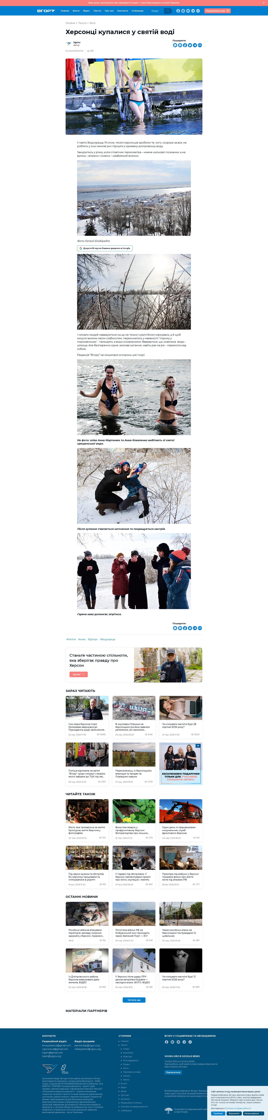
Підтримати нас (215, 10)
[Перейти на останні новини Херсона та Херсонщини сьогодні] (46, 10)
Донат (77, 674)
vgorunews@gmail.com (55, 1049)
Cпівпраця (137, 11)
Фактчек (127, 1056)
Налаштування (252, 1113)
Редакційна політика (131, 1103)
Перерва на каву (132, 1072)
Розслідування (130, 1060)
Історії (126, 1049)
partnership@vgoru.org (87, 1045)
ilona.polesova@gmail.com (56, 1045)
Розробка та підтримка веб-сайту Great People (191, 1110)
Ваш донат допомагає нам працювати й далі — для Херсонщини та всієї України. (134, 3)
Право (126, 1064)
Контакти (122, 11)
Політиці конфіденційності (238, 1108)
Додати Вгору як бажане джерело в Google (106, 248)
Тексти (97, 11)
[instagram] (182, 11)
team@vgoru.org (51, 1056)
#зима (81, 639)
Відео (86, 11)
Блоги (76, 11)
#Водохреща (107, 639)
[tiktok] (197, 11)
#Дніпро (93, 639)
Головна (70, 23)
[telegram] (192, 11)
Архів (123, 1091)
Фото (93, 23)
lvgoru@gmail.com (52, 1052)
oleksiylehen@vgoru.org (88, 1049)
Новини (65, 11)
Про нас (109, 11)
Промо (126, 1076)
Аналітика (128, 1053)
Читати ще (134, 1000)
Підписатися (173, 1072)
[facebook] (177, 11)
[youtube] (187, 11)
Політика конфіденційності (134, 1106)
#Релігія (71, 639)
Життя (126, 1080)
